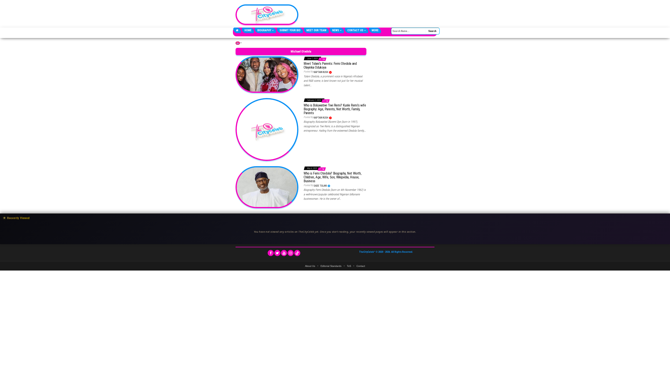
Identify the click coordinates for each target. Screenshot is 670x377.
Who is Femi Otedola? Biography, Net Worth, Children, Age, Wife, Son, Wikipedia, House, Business (332, 177)
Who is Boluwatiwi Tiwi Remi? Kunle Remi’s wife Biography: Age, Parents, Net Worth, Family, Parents (335, 109)
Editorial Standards (331, 266)
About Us (310, 266)
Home (247, 30)
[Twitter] (277, 253)
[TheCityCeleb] (237, 30)
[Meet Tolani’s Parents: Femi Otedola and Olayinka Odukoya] (267, 74)
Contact (360, 266)
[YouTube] (284, 253)
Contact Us (355, 30)
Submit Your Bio (290, 30)
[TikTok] (297, 253)
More (375, 30)
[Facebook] (271, 253)
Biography (264, 30)
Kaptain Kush (321, 72)
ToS (349, 266)
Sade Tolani (320, 185)
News (336, 30)
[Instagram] (291, 253)
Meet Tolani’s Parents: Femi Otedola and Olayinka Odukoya (330, 65)
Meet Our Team (316, 30)
